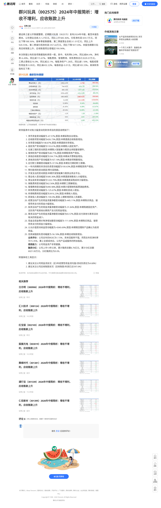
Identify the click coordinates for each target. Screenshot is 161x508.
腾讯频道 (91, 491)
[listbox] (59, 346)
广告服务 (62, 491)
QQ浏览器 (83, 491)
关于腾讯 (22, 491)
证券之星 (22, 297)
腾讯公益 (76, 491)
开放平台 (54, 491)
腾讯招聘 (69, 491)
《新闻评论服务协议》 (50, 419)
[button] (135, 20)
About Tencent (31, 491)
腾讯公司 (56, 500)
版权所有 (62, 500)
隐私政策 (47, 491)
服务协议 (40, 491)
